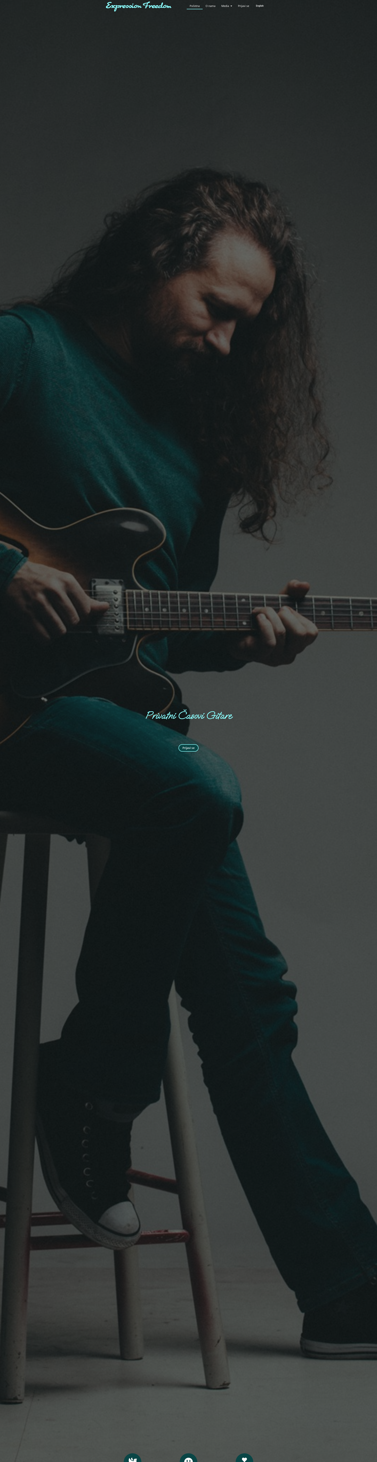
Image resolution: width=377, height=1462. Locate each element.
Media (225, 6)
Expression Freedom (138, 6)
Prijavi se (243, 6)
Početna (195, 6)
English (260, 5)
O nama (210, 6)
